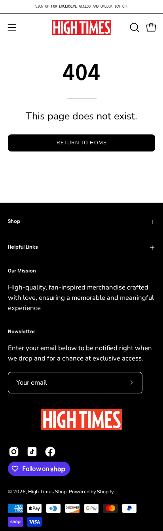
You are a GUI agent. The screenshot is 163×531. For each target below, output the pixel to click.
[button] (133, 27)
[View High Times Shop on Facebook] (50, 452)
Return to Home (81, 142)
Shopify (105, 491)
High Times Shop (47, 491)
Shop (14, 221)
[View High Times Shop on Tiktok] (32, 452)
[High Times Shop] (81, 27)
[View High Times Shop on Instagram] (14, 452)
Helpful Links (23, 247)
